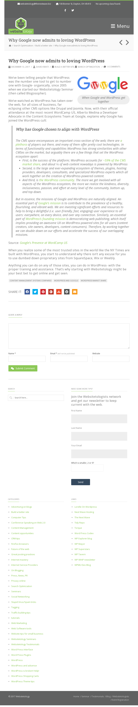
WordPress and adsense (24, 665)
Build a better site (43, 45)
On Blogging (17, 570)
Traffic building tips (20, 612)
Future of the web (20, 549)
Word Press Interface (22, 649)
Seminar (85, 696)
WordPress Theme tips (22, 681)
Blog (108, 696)
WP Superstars (82, 549)
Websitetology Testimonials (25, 644)
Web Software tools (21, 628)
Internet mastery (19, 559)
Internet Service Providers (24, 565)
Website (96, 353)
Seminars (16, 591)
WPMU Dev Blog (83, 565)
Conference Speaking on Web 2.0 (28, 522)
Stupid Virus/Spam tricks (23, 602)
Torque (78, 528)
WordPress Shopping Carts (25, 676)
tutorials (15, 617)
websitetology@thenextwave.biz (35, 3)
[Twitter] (73, 10)
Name (12, 353)
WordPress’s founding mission (45, 219)
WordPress (17, 660)
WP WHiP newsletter (85, 559)
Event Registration (120, 699)
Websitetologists (121, 696)
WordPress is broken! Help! (25, 670)
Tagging (15, 607)
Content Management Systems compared (30, 280)
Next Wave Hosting (84, 512)
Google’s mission (49, 203)
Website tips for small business (27, 633)
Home (76, 696)
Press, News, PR (19, 575)
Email (62, 353)
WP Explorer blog (83, 538)
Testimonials (98, 696)
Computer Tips (18, 517)
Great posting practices (23, 554)
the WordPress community (56, 180)
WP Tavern (80, 554)
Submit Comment (25, 368)
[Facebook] (65, 10)
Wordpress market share (93, 280)
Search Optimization (23, 45)
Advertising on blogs (21, 506)
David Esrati (42, 66)
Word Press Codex (84, 533)
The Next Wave (82, 517)
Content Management (22, 528)
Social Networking (20, 596)
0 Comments (113, 66)
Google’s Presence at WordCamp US (43, 243)
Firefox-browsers (20, 544)
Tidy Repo (80, 522)
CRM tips (15, 538)
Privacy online (18, 580)
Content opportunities (22, 533)
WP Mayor (80, 544)
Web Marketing (19, 623)
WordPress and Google (66, 280)
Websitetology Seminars (23, 639)
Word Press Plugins (21, 655)
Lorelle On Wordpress (86, 506)
